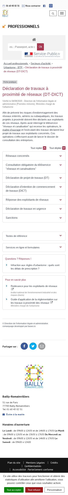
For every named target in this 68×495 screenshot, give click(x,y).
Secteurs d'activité (41, 63)
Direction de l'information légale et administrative (26, 323)
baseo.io (32, 326)
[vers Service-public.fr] (42, 55)
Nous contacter (32, 5)
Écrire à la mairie (15, 414)
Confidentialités (33, 466)
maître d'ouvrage (11, 129)
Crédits (54, 462)
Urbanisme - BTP (13, 67)
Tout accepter (14, 489)
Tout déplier (55, 148)
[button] (34, 156)
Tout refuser (34, 489)
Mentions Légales (35, 462)
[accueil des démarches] (34, 39)
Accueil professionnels (16, 63)
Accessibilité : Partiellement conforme (33, 469)
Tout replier (37, 148)
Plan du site (14, 462)
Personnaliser (54, 489)
